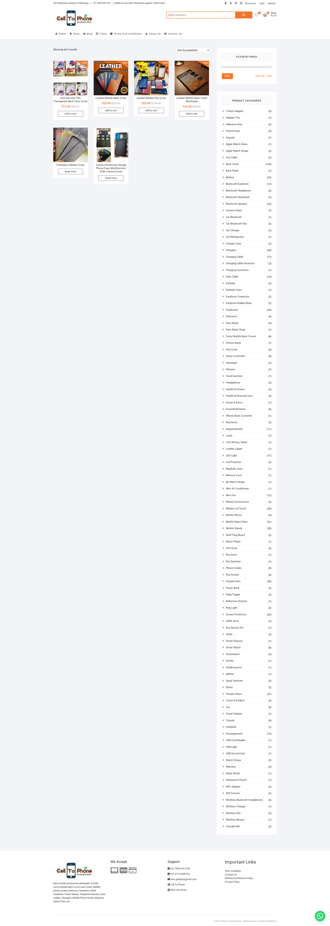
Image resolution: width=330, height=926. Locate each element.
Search (243, 15)
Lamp (229, 435)
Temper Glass (234, 693)
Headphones (233, 382)
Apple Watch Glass (237, 144)
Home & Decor (234, 402)
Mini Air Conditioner (237, 488)
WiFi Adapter (233, 786)
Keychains (232, 422)
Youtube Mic (233, 826)
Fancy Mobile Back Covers (241, 336)
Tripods (230, 720)
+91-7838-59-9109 (180, 868)
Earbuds (230, 283)
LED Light (231, 455)
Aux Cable (231, 157)
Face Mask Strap (235, 329)
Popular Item (233, 581)
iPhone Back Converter (239, 415)
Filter (227, 76)
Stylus (229, 687)
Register (271, 3)
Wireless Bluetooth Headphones (244, 799)
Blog (89, 33)
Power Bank (232, 588)
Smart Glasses (234, 641)
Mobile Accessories (237, 501)
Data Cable (232, 276)
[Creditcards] (132, 870)
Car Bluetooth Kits (236, 223)
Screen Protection (236, 614)
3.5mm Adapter (234, 111)
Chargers (231, 250)
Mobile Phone (234, 515)
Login (262, 3)
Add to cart (70, 113)
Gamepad (231, 362)
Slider (229, 634)
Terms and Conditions (128, 33)
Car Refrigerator (235, 236)
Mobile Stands (234, 528)
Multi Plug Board (235, 535)
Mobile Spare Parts (237, 521)
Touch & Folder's (235, 700)
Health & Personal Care (239, 395)
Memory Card (233, 475)
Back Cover (232, 164)
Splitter (230, 674)
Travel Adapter (234, 713)
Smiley (230, 660)
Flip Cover (231, 349)
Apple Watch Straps (237, 150)
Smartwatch (233, 654)
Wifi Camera (233, 793)
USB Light (231, 746)
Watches (231, 766)
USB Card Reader (235, 740)
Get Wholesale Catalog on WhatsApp (71, 3)
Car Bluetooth (234, 217)
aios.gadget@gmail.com (183, 879)
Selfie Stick (232, 621)
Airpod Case (233, 130)
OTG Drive (231, 548)
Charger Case (233, 243)
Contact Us (175, 33)
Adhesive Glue (234, 124)
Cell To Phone (177, 884)
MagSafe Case (234, 468)
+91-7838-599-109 (101, 3)
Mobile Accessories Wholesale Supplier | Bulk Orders (139, 3)
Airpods (230, 137)
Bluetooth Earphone (237, 183)
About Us (155, 33)
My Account (250, 3)
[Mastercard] (114, 870)
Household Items (236, 409)
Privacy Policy (232, 881)
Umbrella (231, 727)
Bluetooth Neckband (237, 197)
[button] (320, 916)
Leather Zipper (234, 448)
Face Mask (232, 323)
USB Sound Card (235, 753)
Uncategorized (234, 733)
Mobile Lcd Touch (236, 508)
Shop (76, 33)
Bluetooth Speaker (236, 203)
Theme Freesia (249, 921)
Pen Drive (231, 554)
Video (103, 33)
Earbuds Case (234, 289)
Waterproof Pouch (236, 780)
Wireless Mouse (235, 819)
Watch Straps (233, 760)
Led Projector (233, 462)
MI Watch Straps (235, 482)
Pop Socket (232, 574)
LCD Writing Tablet (236, 442)
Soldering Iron (234, 667)
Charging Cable (234, 256)
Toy (228, 707)
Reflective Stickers (236, 601)
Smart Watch (233, 647)
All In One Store (178, 889)
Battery (230, 177)
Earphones (232, 309)
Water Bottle (233, 773)
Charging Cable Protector (240, 263)
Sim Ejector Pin (235, 627)
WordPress (271, 921)
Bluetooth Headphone (238, 190)
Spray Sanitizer (234, 680)
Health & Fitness (235, 389)
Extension (231, 316)
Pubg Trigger (233, 594)
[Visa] (123, 870)
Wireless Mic (233, 813)
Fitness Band (233, 342)
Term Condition (233, 871)
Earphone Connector (237, 296)
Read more (70, 171)
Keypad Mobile (234, 429)
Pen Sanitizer (233, 561)
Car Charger (232, 230)
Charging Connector (237, 270)
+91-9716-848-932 (180, 874)
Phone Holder (233, 568)
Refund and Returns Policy (239, 878)
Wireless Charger (235, 806)
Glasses (230, 369)
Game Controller (235, 356)
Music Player (233, 541)
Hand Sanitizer (234, 376)
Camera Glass (234, 210)
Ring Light (231, 607)
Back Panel (232, 170)
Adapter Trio (233, 117)
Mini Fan (231, 495)
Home (62, 33)
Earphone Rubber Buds (239, 303)
